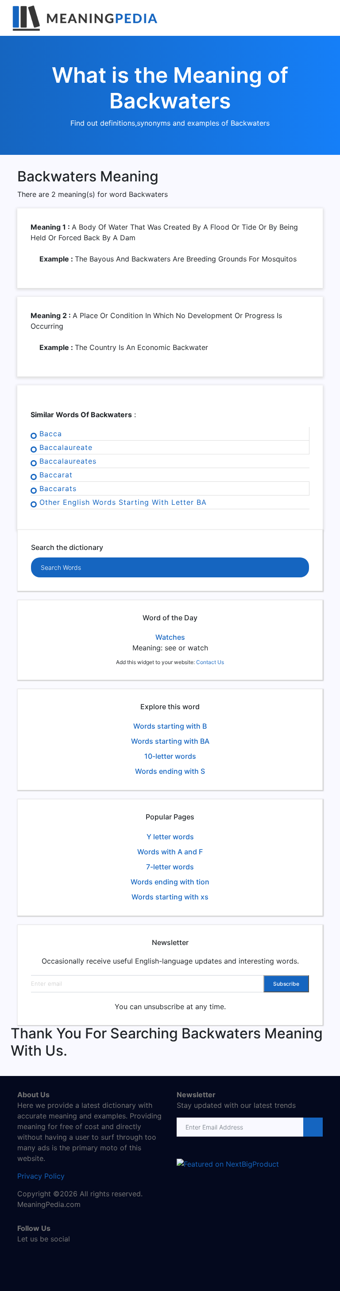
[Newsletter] (312, 1127)
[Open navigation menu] (325, 18)
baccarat (56, 474)
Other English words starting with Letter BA (123, 502)
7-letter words (170, 866)
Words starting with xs (170, 896)
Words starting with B (170, 726)
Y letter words (170, 836)
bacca (50, 433)
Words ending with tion (170, 881)
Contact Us (210, 662)
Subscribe (286, 983)
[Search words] (281, 567)
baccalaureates (68, 461)
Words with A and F (170, 851)
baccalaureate (66, 447)
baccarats (58, 488)
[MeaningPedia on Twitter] (37, 1257)
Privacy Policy (41, 1176)
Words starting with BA (170, 741)
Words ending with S (170, 771)
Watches (170, 637)
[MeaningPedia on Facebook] (24, 1257)
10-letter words (170, 756)
